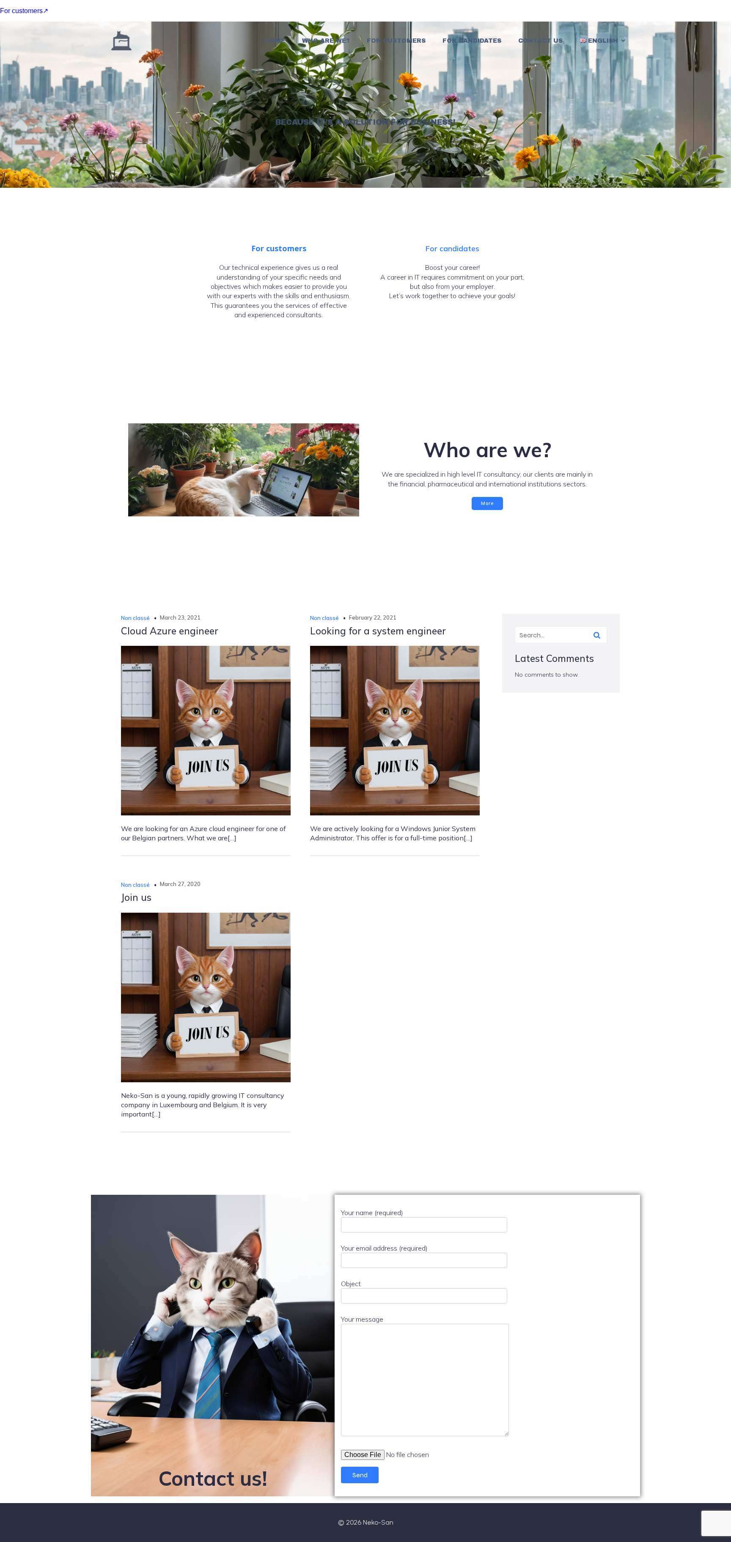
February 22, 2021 (372, 617)
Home (275, 41)
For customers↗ (24, 10)
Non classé (135, 618)
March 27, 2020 (180, 884)
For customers (396, 41)
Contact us (540, 41)
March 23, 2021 (180, 617)
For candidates (471, 41)
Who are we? (326, 41)
